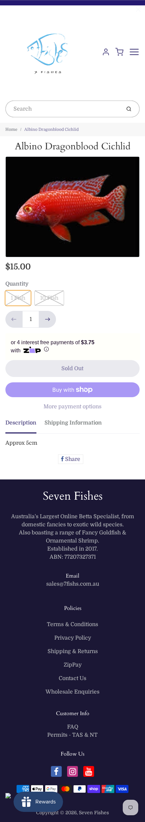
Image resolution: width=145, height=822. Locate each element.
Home (11, 129)
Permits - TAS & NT (72, 735)
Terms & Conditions (72, 624)
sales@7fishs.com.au (72, 584)
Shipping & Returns (73, 651)
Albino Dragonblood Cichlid (51, 129)
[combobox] (62, 108)
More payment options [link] (73, 407)
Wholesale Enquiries (72, 692)
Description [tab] (20, 423)
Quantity (17, 284)
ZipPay (73, 665)
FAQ (72, 727)
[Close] (138, 9)
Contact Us (72, 678)
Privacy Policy (72, 638)
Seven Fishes (73, 496)
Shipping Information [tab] (73, 423)
